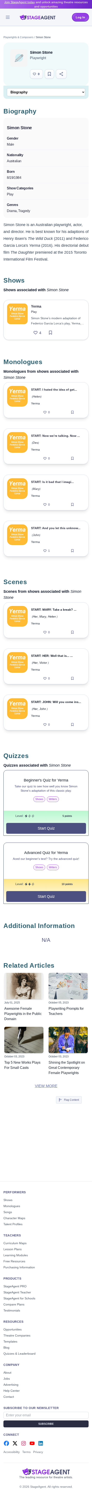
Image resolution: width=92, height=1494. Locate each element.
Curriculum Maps (15, 1243)
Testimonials (11, 1310)
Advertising (10, 1384)
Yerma (35, 403)
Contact (8, 1396)
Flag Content (71, 1099)
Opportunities (12, 1329)
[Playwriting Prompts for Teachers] (68, 986)
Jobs (6, 1378)
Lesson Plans (12, 1249)
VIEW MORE (46, 1086)
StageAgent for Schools (19, 1298)
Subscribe (46, 1423)
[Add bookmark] (50, 333)
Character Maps (14, 1218)
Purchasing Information (19, 1267)
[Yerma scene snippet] (17, 620)
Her (35, 616)
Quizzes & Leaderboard (19, 1353)
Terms (26, 1452)
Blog (6, 1347)
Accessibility (11, 1452)
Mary (36, 489)
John (36, 535)
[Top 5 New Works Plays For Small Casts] (23, 1040)
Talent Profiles (12, 1224)
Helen (37, 396)
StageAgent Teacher (17, 1292)
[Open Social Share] (61, 74)
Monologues (11, 1206)
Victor (43, 662)
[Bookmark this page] (49, 74)
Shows (7, 1200)
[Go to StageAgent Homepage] (46, 1471)
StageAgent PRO (15, 1286)
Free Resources (14, 1261)
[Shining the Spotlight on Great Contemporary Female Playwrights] (68, 1040)
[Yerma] (17, 320)
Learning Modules (15, 1255)
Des (35, 442)
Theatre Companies (16, 1335)
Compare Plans (13, 1304)
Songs (7, 1212)
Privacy (38, 1452)
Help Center (11, 1390)
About (7, 1372)
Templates (10, 1341)
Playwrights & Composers (18, 37)
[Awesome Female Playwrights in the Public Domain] (23, 986)
